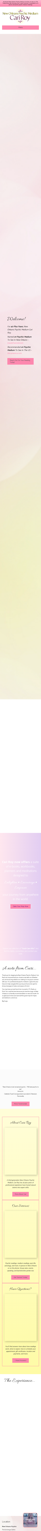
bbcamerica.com (14, 353)
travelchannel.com (15, 343)
